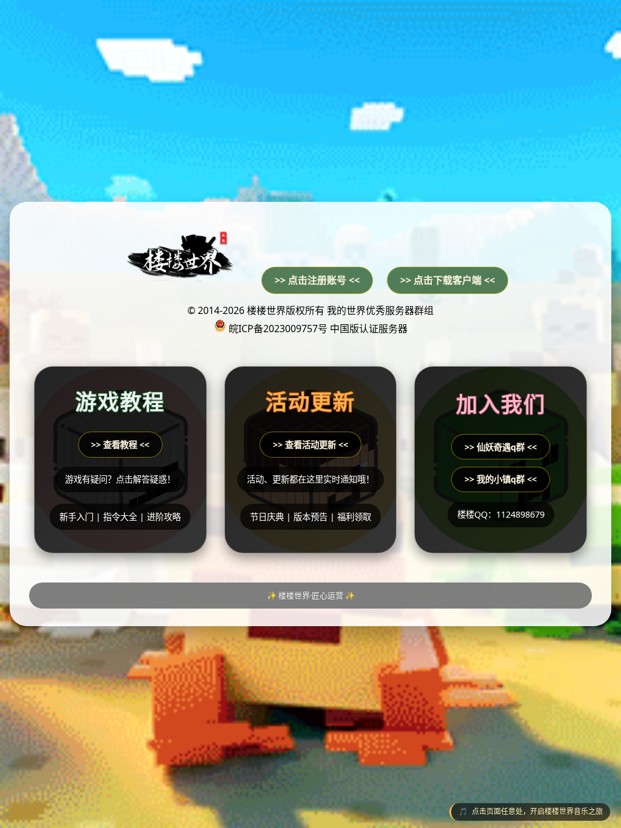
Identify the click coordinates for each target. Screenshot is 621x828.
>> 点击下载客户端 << (447, 280)
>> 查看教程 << (120, 444)
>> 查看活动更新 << (310, 444)
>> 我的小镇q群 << (501, 479)
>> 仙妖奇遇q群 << (501, 447)
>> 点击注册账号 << (317, 280)
